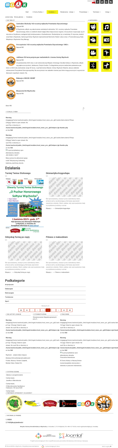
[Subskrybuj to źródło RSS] (83, 108)
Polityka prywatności (15, 422)
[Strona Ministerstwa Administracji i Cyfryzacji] (57, 435)
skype (111, 2)
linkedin (106, 2)
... (53, 310)
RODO (89, 1)
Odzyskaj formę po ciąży (17, 237)
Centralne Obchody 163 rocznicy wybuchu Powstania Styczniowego (42, 24)
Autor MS (9, 106)
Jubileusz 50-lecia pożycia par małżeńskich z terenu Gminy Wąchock (42, 57)
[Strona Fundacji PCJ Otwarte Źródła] (71, 435)
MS (22, 26)
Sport (7, 301)
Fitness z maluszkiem (57, 237)
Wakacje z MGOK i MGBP (25, 78)
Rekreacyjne (9, 293)
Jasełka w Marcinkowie (13, 380)
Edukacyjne (9, 289)
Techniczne (9, 297)
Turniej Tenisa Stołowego (18, 173)
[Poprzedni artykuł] (26, 310)
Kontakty (95, 426)
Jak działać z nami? (12, 155)
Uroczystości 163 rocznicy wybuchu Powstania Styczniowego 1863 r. (42, 45)
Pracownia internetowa (67, 357)
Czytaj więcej (10, 378)
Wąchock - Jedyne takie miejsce (16, 355)
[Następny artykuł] (64, 310)
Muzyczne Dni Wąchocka (25, 91)
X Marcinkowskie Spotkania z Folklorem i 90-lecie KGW (15, 387)
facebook (97, 2)
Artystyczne (9, 284)
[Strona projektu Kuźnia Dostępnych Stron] (45, 435)
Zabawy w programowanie (14, 375)
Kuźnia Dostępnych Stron (52, 446)
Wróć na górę (106, 446)
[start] (21, 310)
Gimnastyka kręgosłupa (58, 173)
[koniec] (70, 310)
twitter (102, 2)
